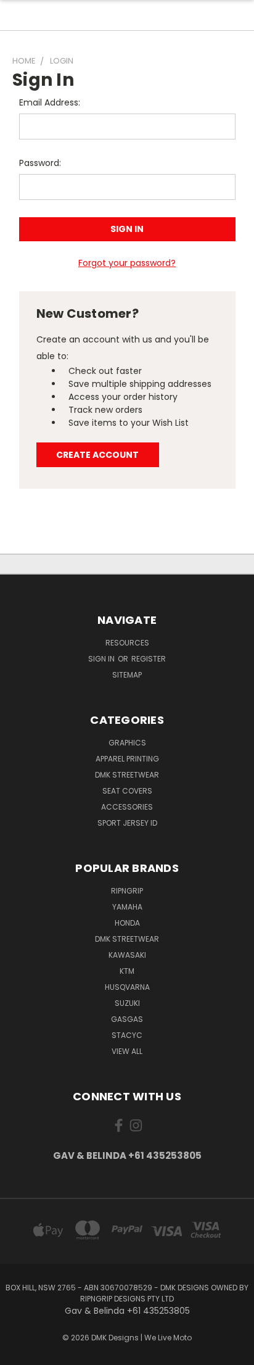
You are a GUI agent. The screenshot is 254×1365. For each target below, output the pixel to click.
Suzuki (127, 1003)
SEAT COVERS (127, 791)
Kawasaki (127, 955)
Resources (127, 642)
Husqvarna (127, 987)
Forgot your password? (127, 263)
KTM (127, 971)
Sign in (102, 658)
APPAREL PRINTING (127, 758)
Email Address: (49, 102)
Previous (19, 1352)
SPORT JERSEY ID (127, 823)
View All (127, 1051)
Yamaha (127, 907)
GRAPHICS (127, 742)
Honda (127, 923)
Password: (40, 163)
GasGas (127, 1019)
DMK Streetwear (127, 939)
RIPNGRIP (127, 891)
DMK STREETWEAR (127, 775)
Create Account (97, 455)
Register (148, 658)
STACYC (127, 1035)
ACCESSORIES (127, 807)
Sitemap (127, 675)
